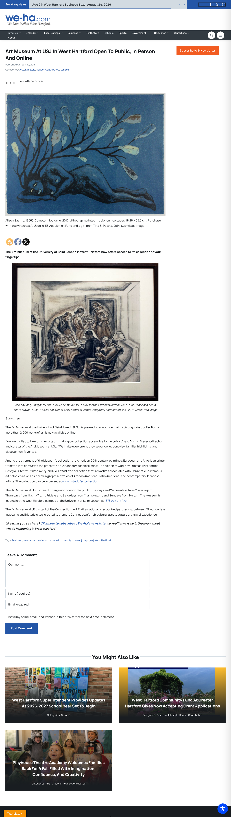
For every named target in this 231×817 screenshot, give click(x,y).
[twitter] (217, 4)
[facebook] (210, 4)
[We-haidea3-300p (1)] (28, 15)
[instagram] (223, 4)
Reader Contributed (47, 69)
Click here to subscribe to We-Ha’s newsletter (74, 523)
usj (92, 540)
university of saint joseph (74, 540)
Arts (21, 69)
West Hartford (103, 540)
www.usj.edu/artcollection (80, 481)
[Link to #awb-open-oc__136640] (220, 35)
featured (17, 540)
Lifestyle (30, 69)
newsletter (29, 540)
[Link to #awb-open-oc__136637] (211, 35)
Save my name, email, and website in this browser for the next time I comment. (62, 617)
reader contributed (48, 540)
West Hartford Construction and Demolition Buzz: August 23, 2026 (85, 5)
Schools (65, 69)
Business (162, 715)
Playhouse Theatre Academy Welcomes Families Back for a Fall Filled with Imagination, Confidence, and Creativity (59, 768)
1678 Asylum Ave (115, 501)
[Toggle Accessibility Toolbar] (222, 808)
